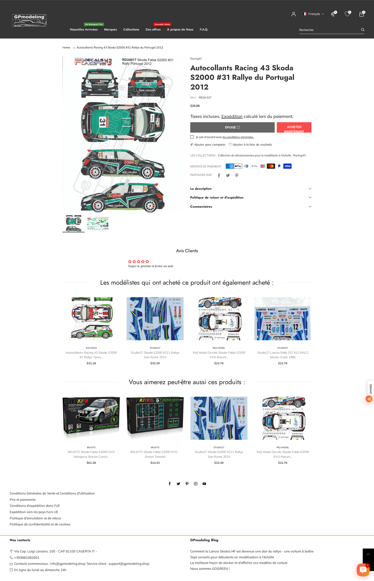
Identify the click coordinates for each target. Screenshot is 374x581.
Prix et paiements (23, 500)
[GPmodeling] (29, 20)
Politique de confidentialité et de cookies (40, 524)
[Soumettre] (362, 30)
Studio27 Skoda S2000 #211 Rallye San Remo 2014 (155, 355)
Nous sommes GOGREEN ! (209, 569)
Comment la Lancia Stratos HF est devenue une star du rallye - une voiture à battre (252, 551)
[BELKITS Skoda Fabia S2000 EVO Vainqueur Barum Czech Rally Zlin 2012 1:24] (91, 418)
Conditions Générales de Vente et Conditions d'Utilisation (52, 493)
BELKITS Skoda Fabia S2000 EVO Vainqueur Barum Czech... (91, 454)
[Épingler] (237, 174)
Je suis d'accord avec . (225, 137)
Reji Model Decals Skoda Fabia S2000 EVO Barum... (219, 355)
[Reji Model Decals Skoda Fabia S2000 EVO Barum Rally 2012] (219, 318)
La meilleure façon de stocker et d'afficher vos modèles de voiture (238, 563)
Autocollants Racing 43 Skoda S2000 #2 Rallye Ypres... (91, 355)
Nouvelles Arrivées (84, 29)
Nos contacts (20, 540)
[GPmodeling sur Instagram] (195, 484)
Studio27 (155, 348)
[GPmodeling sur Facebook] (169, 484)
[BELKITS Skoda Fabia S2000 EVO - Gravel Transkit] (155, 418)
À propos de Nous (180, 29)
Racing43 (196, 58)
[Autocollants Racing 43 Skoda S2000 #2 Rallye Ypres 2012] (91, 318)
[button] (313, 14)
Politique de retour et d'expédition (216, 197)
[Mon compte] (294, 16)
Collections (131, 29)
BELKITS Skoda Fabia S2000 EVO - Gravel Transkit (155, 454)
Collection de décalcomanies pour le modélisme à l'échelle (254, 155)
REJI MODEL (219, 348)
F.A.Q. (204, 29)
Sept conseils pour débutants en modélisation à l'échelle (232, 557)
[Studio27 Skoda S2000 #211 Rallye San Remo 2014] (155, 318)
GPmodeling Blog (204, 540)
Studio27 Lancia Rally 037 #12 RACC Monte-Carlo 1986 (283, 355)
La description (201, 188)
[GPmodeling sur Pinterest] (187, 484)
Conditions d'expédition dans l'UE (35, 506)
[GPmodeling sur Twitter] (178, 484)
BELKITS (91, 447)
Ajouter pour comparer (209, 144)
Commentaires (201, 206)
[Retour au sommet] (368, 554)
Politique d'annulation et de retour (35, 518)
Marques (110, 29)
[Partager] (219, 174)
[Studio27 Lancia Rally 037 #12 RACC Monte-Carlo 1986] (282, 318)
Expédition (232, 116)
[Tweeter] (228, 174)
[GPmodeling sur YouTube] (204, 484)
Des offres (153, 29)
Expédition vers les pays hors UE (34, 512)
